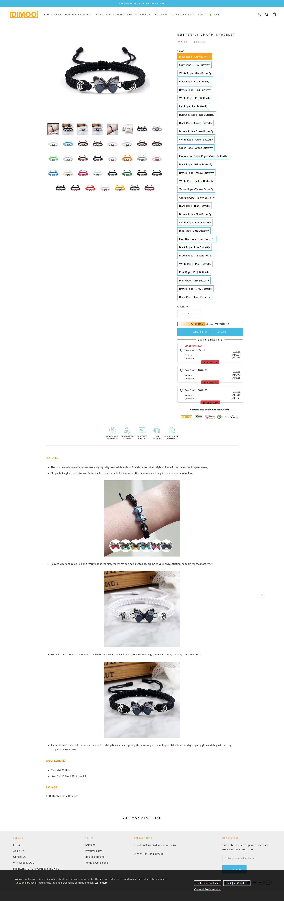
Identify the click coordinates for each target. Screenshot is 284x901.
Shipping (90, 845)
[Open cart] (274, 14)
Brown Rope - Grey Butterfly (195, 288)
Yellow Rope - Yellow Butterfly (196, 189)
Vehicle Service (185, 14)
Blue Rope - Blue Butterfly (194, 230)
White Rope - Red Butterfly (194, 98)
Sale (217, 14)
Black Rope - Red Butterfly (194, 81)
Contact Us (19, 856)
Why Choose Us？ (24, 862)
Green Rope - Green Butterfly (196, 147)
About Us (18, 851)
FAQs (16, 845)
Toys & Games (125, 14)
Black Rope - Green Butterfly (195, 122)
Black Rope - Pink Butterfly (194, 247)
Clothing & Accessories (78, 14)
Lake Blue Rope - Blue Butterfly (197, 239)
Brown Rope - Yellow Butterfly (196, 172)
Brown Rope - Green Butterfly (196, 131)
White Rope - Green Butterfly (196, 139)
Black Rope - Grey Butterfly (194, 56)
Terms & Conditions (96, 862)
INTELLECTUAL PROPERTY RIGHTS (36, 868)
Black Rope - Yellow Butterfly (195, 164)
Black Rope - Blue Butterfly (194, 205)
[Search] (267, 14)
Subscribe (234, 869)
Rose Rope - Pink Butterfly (194, 272)
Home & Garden (52, 14)
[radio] (210, 354)
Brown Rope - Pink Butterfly (195, 255)
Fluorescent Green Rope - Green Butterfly (203, 156)
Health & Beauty (104, 14)
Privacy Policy (93, 851)
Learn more (101, 882)
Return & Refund (95, 856)
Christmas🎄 (204, 14)
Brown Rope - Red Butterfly (195, 89)
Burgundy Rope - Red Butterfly (196, 114)
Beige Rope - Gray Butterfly (194, 296)
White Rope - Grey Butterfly (195, 73)
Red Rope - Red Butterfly (193, 106)
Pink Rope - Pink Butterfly (194, 280)
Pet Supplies (143, 14)
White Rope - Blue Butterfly (195, 222)
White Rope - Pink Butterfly (195, 263)
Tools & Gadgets (163, 14)
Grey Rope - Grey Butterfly (194, 64)
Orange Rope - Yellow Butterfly (196, 197)
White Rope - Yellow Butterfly (196, 180)
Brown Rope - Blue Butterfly (195, 214)
